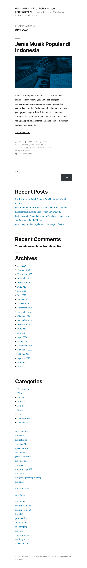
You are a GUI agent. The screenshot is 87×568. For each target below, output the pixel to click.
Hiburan (21, 397)
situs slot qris (21, 460)
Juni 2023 (22, 366)
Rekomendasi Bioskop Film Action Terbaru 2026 (38, 211)
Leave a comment (25, 154)
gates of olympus (23, 456)
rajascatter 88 (21, 431)
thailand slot (21, 452)
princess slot (21, 518)
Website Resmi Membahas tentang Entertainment (34, 556)
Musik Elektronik (30, 148)
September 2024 (25, 320)
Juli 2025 (21, 286)
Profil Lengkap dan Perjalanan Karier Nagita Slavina (39, 224)
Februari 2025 (23, 299)
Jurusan (21, 401)
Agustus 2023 (23, 358)
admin (20, 142)
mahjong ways (22, 539)
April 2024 (22, 337)
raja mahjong (21, 526)
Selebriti (21, 410)
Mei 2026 (21, 265)
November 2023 (24, 349)
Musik (44, 142)
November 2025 (24, 278)
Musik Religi (42, 148)
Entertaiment (23, 389)
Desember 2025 (24, 274)
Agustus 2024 (23, 324)
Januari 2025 (23, 303)
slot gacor (19, 465)
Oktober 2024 (23, 316)
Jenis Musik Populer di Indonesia (42, 47)
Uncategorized (24, 418)
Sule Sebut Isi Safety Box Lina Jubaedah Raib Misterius (41, 207)
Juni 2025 (22, 290)
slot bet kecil (21, 439)
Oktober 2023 (23, 353)
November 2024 (24, 311)
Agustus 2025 (23, 282)
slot (19, 414)
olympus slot (21, 522)
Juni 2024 (22, 332)
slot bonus (20, 435)
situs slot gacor (22, 488)
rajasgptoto (20, 494)
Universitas (22, 422)
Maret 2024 (22, 341)
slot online (20, 501)
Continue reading (25, 132)
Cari (17, 171)
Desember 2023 (24, 345)
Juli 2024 (21, 328)
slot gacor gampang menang (28, 477)
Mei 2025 (21, 295)
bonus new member (24, 505)
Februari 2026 (23, 269)
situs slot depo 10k (23, 469)
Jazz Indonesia (23, 145)
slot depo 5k (20, 444)
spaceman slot (21, 448)
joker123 (19, 514)
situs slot (19, 530)
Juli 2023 (21, 362)
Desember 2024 (24, 307)
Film (19, 393)
